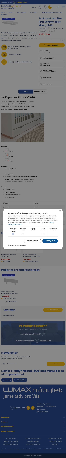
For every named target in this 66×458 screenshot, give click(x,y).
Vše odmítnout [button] (32, 241)
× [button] (60, 211)
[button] (17, 245)
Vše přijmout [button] (50, 241)
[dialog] (33, 229)
